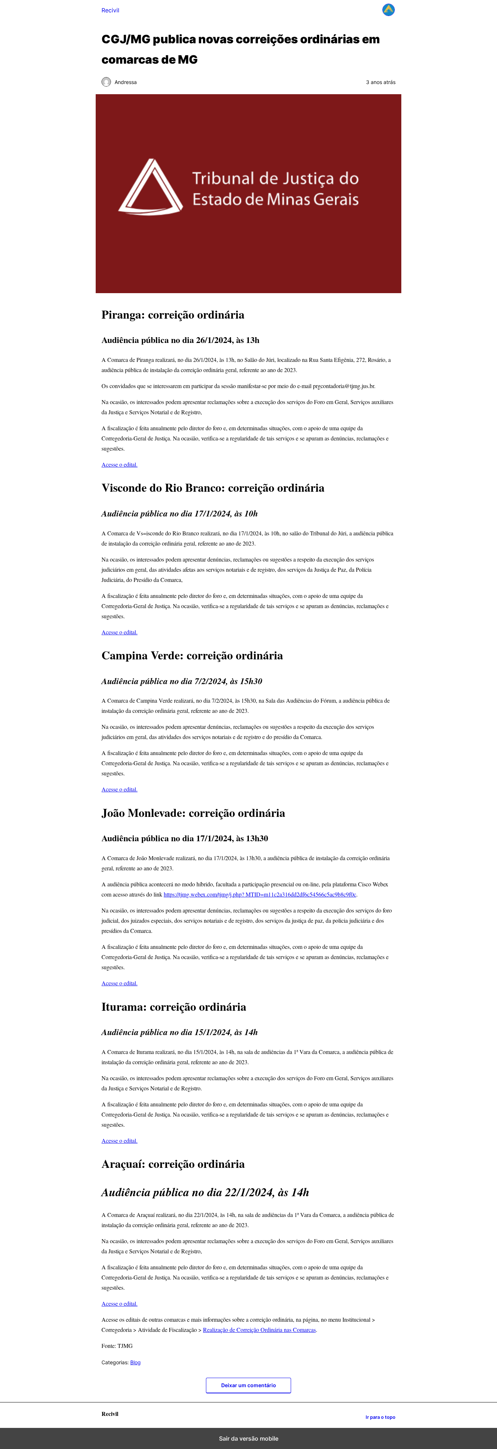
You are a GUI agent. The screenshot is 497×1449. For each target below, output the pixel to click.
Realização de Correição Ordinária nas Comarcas (259, 1329)
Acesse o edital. (120, 464)
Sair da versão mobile (248, 1438)
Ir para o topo (380, 1417)
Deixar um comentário (248, 1385)
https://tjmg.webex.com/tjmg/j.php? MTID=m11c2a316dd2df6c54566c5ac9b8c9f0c (260, 894)
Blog (135, 1362)
